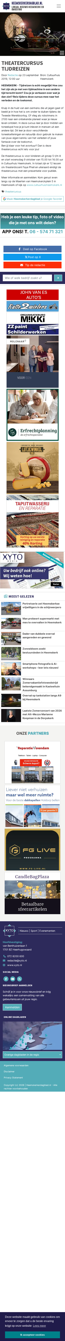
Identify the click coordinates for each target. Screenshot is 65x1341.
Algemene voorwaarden (16, 1065)
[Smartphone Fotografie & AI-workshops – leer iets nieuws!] (11, 669)
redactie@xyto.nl (17, 960)
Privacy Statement (13, 1077)
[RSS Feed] (19, 978)
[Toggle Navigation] (58, 6)
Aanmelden (12, 1007)
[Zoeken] (58, 278)
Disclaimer (9, 1071)
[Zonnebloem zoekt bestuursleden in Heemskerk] (11, 653)
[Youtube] (13, 978)
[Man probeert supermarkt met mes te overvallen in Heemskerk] (11, 623)
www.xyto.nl (14, 965)
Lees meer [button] (39, 1325)
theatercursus (13, 191)
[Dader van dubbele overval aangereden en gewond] (11, 638)
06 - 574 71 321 (46, 231)
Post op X (34, 257)
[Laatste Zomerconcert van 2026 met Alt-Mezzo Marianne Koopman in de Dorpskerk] (11, 715)
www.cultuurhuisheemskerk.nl (44, 184)
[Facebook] (6, 978)
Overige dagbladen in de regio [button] (21, 1054)
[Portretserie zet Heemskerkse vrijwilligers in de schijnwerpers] (11, 608)
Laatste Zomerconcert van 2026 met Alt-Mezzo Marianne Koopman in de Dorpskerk (42, 714)
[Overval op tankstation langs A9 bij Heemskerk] (11, 700)
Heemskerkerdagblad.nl (27, 3)
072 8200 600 (15, 956)
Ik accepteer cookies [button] (32, 1334)
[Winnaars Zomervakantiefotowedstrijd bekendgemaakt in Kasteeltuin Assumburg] (11, 684)
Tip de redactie (35, 265)
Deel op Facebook (35, 249)
